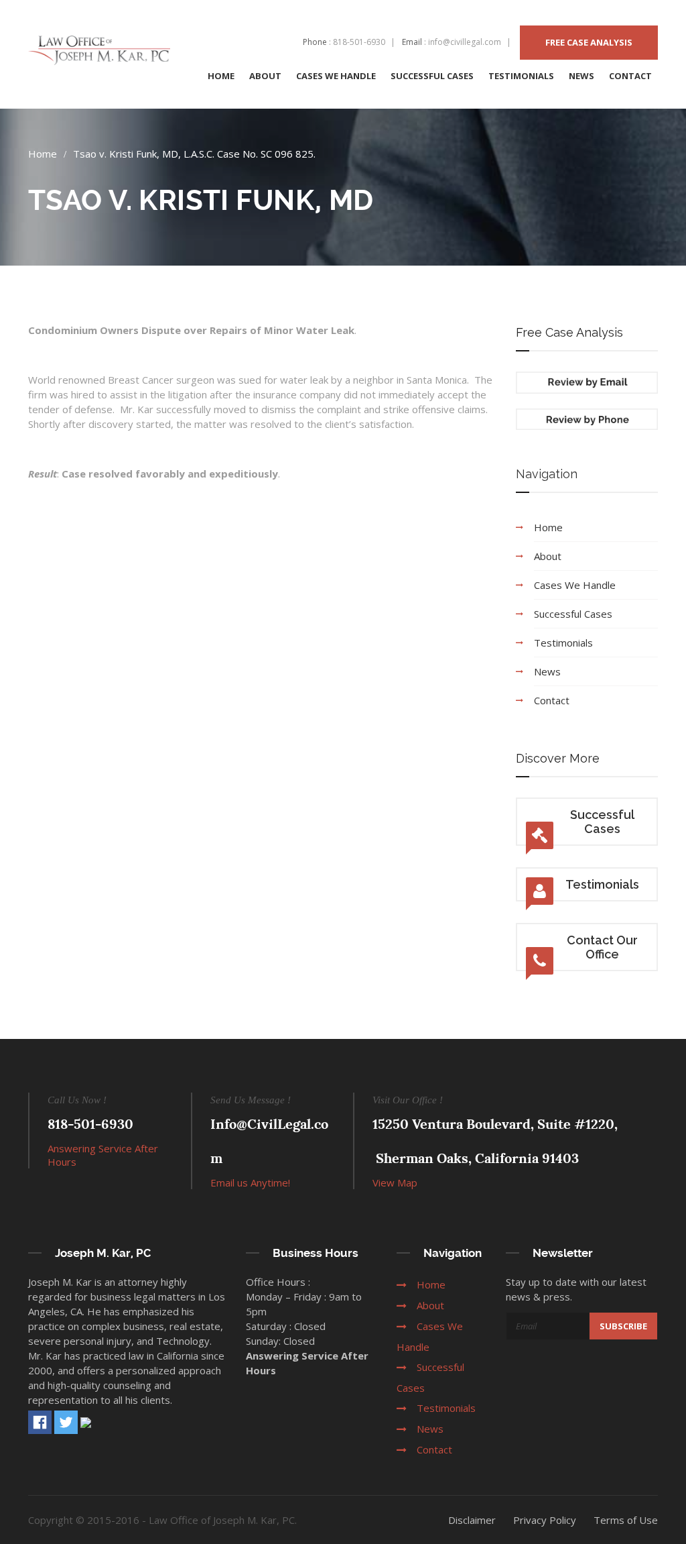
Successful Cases (602, 822)
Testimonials (602, 884)
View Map (394, 1182)
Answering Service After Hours (103, 1155)
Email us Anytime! (250, 1182)
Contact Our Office (602, 947)
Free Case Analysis (588, 42)
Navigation (546, 474)
